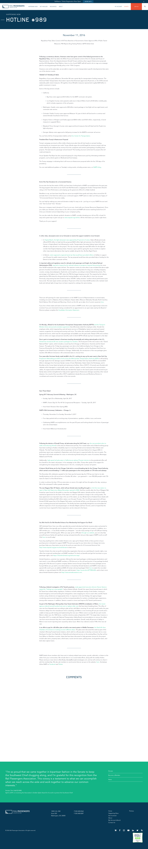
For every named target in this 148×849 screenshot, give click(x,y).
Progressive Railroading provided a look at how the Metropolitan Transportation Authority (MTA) (69, 358)
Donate (126, 6)
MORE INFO (88, 1)
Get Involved (44, 6)
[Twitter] (138, 830)
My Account (118, 6)
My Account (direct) (114, 820)
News (110, 779)
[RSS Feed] (142, 830)
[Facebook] (120, 830)
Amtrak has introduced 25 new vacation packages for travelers (58, 341)
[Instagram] (124, 830)
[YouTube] (128, 830)
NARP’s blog (97, 167)
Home (110, 811)
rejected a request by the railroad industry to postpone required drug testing (76, 265)
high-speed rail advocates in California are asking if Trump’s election (68, 460)
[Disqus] (74, 698)
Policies (131, 811)
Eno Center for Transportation (80, 136)
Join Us (136, 6)
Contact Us (111, 822)
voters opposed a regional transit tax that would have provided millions (72, 255)
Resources (53, 6)
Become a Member (114, 775)
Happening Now (33, 6)
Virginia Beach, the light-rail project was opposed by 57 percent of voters (67, 240)
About (61, 6)
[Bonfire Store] (116, 830)
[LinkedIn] (133, 830)
